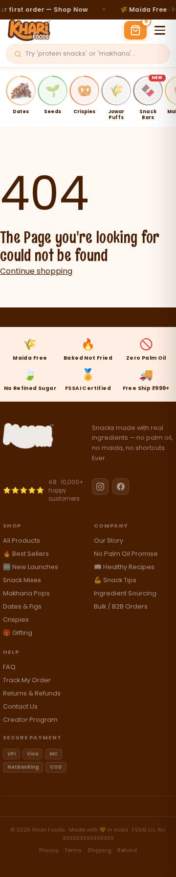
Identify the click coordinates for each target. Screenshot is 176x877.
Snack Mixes (22, 580)
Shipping (99, 850)
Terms (73, 850)
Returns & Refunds (32, 693)
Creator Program (30, 719)
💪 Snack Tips (115, 580)
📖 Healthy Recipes (124, 567)
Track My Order (27, 680)
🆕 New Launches (30, 567)
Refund (127, 850)
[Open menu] (160, 30)
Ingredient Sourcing (125, 593)
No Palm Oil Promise (126, 554)
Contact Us (20, 706)
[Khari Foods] (43, 436)
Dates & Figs (22, 606)
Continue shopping (36, 271)
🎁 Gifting (17, 633)
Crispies (16, 619)
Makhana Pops (26, 593)
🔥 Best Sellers (26, 554)
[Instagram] (100, 486)
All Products (21, 540)
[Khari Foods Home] (29, 30)
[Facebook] (120, 486)
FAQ (9, 667)
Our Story (108, 540)
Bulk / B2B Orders (121, 606)
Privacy (49, 850)
